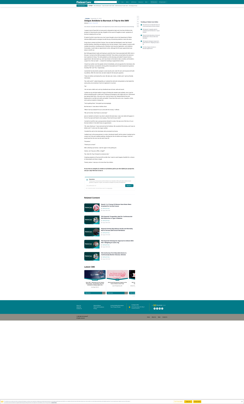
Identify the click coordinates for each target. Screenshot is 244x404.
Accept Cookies (197, 401)
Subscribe (129, 185)
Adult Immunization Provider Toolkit (121, 5)
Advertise (79, 307)
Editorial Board (97, 305)
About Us (79, 305)
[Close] (242, 401)
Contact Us (79, 308)
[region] (122, 401)
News (122, 2)
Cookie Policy (54, 402)
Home (148, 317)
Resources (140, 2)
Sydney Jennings (106, 208)
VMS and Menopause (97, 5)
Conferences (133, 2)
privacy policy (109, 188)
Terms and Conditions (99, 307)
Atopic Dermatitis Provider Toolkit (108, 5)
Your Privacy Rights (178, 401)
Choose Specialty (81, 5)
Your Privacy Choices (115, 307)
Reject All (188, 401)
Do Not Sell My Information (117, 305)
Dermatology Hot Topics (133, 5)
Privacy (95, 308)
